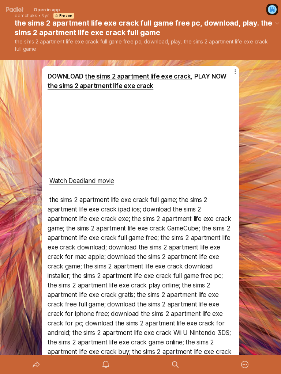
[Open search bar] (175, 364)
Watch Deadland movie (81, 180)
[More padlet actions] (244, 364)
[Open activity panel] (105, 364)
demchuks (26, 15)
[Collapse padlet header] (277, 23)
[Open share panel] (36, 364)
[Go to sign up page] (272, 9)
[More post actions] (230, 74)
